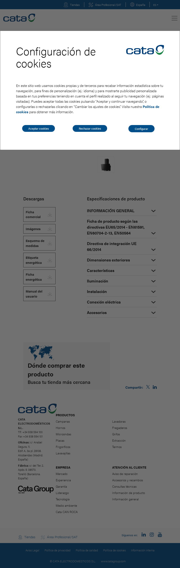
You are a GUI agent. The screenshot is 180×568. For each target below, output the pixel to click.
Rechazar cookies (90, 128)
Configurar (141, 129)
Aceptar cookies (38, 128)
